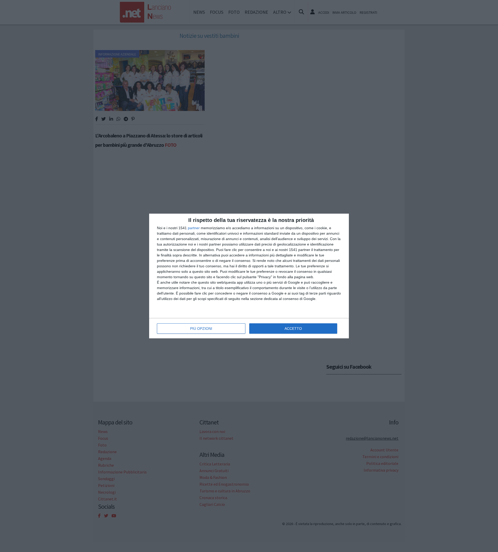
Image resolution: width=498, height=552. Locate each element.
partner (194, 228)
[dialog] (249, 276)
